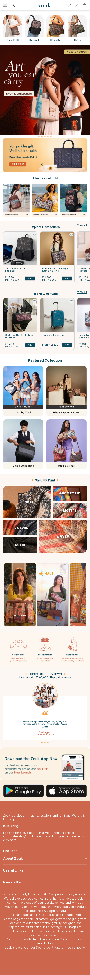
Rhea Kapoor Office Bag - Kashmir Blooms (55, 269)
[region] (45, 91)
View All (82, 225)
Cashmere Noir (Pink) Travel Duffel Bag (19, 336)
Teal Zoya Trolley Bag (53, 335)
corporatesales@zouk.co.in (22, 837)
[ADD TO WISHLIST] (34, 234)
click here (10, 840)
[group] (45, 90)
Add (30, 278)
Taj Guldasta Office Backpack (15, 269)
